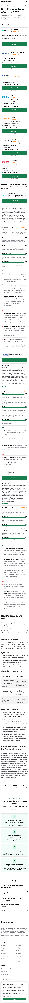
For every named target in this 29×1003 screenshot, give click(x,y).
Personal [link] (9, 5)
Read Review (14, 200)
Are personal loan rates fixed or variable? (11, 906)
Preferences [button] (8, 996)
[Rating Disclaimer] (19, 33)
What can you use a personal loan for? (14, 911)
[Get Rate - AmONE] (14, 125)
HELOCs (18, 961)
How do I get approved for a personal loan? (13, 893)
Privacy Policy (5, 971)
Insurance (18, 953)
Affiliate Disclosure (6, 979)
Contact (3, 953)
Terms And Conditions (7, 969)
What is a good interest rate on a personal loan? (12, 887)
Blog (2, 948)
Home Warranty (20, 959)
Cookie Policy (5, 974)
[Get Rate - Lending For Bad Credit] (14, 60)
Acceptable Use (5, 977)
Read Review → (6, 223)
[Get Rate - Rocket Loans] (14, 169)
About (3, 945)
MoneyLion (12, 193)
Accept (14, 999)
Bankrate (11, 472)
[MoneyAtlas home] (7, 923)
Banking (18, 948)
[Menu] (27, 2)
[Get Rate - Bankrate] (14, 82)
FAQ (2, 950)
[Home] (2, 5)
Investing (18, 956)
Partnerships (4, 956)
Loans (17, 950)
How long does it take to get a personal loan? (11, 899)
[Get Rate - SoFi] (14, 103)
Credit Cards (19, 945)
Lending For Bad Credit (15, 354)
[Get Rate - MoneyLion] (14, 38)
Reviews (3, 959)
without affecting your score (14, 716)
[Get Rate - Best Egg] (14, 147)
